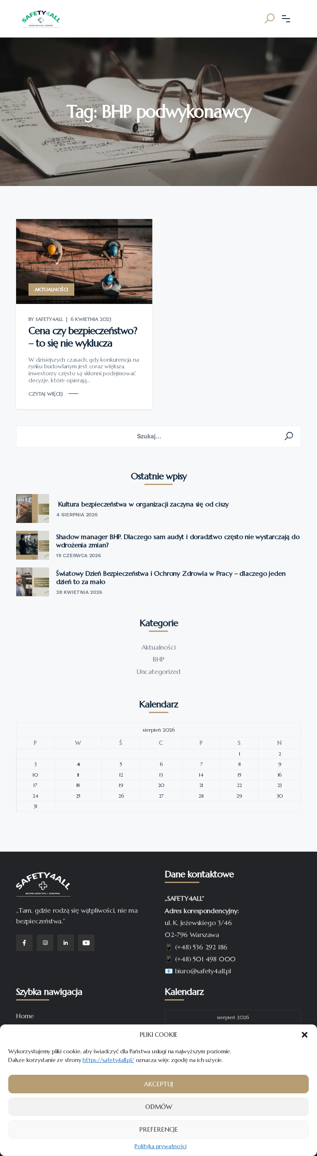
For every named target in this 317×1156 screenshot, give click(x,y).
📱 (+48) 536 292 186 (196, 947)
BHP (158, 659)
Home (25, 1016)
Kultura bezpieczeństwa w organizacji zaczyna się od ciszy (142, 504)
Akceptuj (158, 1084)
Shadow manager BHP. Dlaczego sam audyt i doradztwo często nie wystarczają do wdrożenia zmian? (178, 540)
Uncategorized (158, 671)
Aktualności (51, 289)
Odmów (158, 1107)
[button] (304, 1035)
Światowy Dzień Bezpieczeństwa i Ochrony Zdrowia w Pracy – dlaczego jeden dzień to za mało (171, 577)
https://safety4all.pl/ (108, 1060)
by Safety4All (45, 319)
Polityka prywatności (160, 1146)
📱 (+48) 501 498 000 (200, 959)
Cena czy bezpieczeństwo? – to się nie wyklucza (82, 337)
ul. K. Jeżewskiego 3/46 (198, 922)
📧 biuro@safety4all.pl (198, 971)
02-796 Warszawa (192, 934)
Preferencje (158, 1129)
